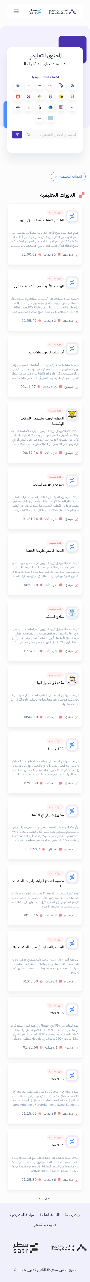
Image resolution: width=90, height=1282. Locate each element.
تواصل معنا (72, 1214)
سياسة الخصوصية (22, 1214)
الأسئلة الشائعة (50, 1214)
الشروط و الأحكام (45, 1225)
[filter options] (17, 134)
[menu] (16, 11)
